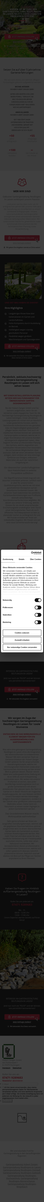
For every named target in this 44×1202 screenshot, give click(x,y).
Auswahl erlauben (22, 640)
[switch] (38, 607)
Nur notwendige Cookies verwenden (22, 647)
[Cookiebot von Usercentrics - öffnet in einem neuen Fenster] (31, 553)
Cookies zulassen (22, 633)
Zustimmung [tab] (8, 559)
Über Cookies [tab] (35, 559)
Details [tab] (22, 559)
